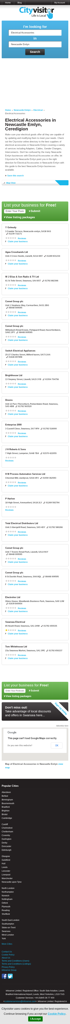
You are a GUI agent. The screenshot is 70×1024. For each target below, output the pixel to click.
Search (35, 52)
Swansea (6, 931)
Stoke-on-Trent (8, 927)
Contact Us (7, 952)
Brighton (6, 811)
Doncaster (6, 846)
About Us (6, 958)
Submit (35, 211)
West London (8, 935)
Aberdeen (6, 792)
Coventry (6, 835)
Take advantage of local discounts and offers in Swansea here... (28, 711)
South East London (10, 920)
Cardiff (5, 824)
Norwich (5, 895)
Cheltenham (7, 831)
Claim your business (18, 241)
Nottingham (7, 899)
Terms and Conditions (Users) (15, 961)
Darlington (6, 839)
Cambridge (7, 818)
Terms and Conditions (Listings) (16, 964)
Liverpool (6, 875)
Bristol (4, 814)
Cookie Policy (57, 1013)
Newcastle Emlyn (22, 110)
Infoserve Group (9, 970)
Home (8, 3)
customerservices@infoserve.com (20, 1001)
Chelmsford (7, 828)
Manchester (7, 878)
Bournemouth (8, 803)
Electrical (38, 110)
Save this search (15, 175)
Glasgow (6, 856)
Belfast (5, 796)
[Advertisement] (35, 81)
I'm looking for (35, 27)
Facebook (4, 976)
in (35, 38)
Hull (3, 863)
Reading (6, 910)
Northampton (8, 892)
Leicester (6, 871)
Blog (20, 3)
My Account (59, 3)
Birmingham (7, 800)
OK (56, 745)
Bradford (6, 807)
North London (8, 888)
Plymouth (6, 906)
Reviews (22, 238)
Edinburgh (6, 850)
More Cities (7, 944)
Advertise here (62, 726)
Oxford (5, 903)
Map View (10, 183)
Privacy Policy (8, 967)
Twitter (10, 976)
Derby (4, 843)
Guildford (6, 860)
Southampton (8, 924)
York (4, 938)
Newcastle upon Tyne (12, 882)
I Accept (35, 1018)
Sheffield (6, 914)
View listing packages (20, 217)
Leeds (4, 867)
